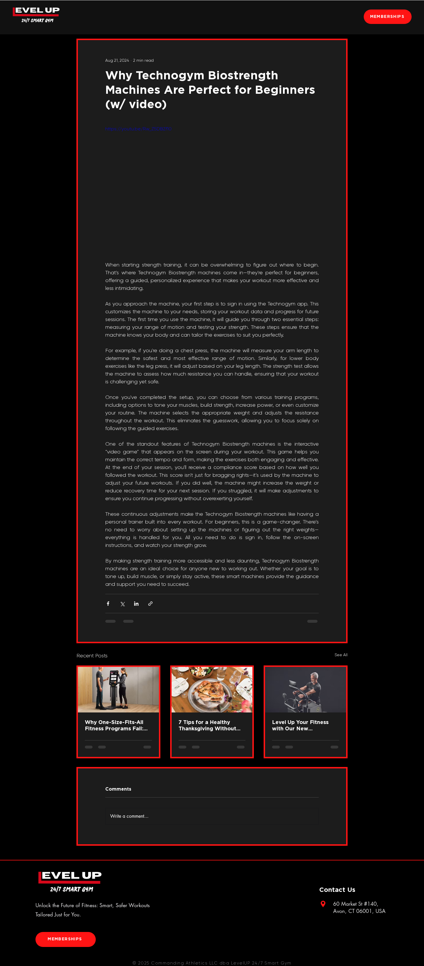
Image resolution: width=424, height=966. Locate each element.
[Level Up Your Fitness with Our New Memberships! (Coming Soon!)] (305, 689)
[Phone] (323, 904)
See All (341, 654)
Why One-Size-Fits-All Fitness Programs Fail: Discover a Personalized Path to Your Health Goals (116, 726)
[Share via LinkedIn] (136, 603)
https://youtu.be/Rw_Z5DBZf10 (138, 129)
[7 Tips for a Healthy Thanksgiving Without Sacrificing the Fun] (212, 689)
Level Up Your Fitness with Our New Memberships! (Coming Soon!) (302, 726)
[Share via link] (150, 603)
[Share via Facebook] (108, 603)
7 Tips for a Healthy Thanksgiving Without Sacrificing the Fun (207, 726)
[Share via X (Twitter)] (122, 603)
